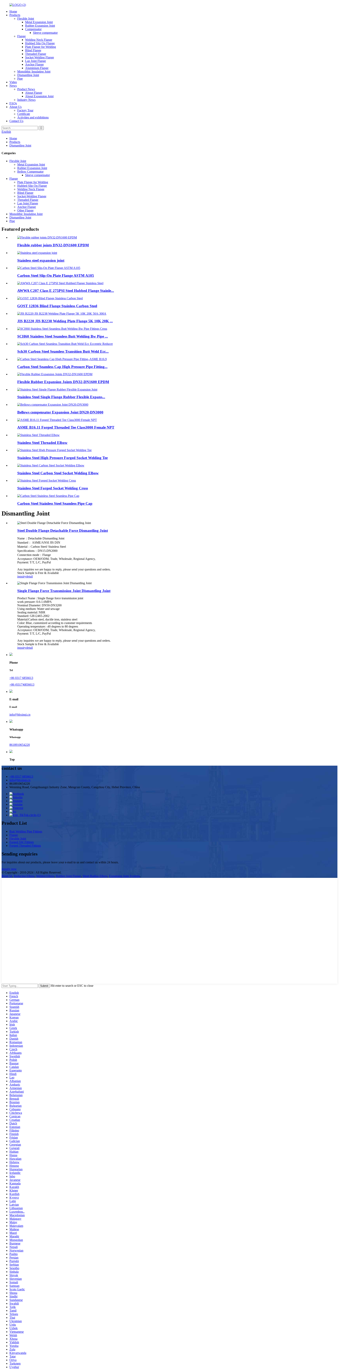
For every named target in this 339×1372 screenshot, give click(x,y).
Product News (26, 89)
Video (13, 82)
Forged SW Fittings (21, 842)
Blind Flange (33, 50)
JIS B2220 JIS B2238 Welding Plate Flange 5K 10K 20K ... (65, 321)
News (13, 85)
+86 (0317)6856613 (21, 684)
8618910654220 (19, 744)
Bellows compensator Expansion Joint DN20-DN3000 (60, 412)
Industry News (26, 99)
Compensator (33, 29)
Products (14, 15)
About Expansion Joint (39, 96)
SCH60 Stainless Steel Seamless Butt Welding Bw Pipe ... (62, 336)
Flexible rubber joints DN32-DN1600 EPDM (53, 245)
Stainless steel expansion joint (40, 260)
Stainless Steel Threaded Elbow (42, 443)
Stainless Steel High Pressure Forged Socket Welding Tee (62, 458)
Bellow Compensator (30, 171)
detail (29, 576)
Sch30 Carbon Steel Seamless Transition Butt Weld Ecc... (63, 351)
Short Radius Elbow (95, 876)
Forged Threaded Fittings (25, 845)
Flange (21, 36)
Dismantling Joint (28, 75)
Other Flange (25, 210)
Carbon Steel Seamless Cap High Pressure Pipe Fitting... (62, 367)
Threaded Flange (35, 54)
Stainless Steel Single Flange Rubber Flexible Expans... (61, 397)
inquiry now (9, 869)
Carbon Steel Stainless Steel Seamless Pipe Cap (54, 503)
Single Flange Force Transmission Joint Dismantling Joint (63, 591)
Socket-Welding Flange (31, 196)
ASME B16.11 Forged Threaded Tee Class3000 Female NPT (65, 427)
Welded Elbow (45, 876)
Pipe (20, 78)
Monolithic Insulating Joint (33, 71)
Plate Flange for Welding (40, 46)
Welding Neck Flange (38, 39)
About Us (15, 106)
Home (13, 11)
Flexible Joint (25, 18)
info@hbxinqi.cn (19, 714)
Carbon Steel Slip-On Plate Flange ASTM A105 (55, 275)
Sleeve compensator (45, 32)
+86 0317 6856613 (21, 678)
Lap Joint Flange (35, 61)
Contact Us (16, 121)
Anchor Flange (34, 64)
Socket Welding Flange (39, 57)
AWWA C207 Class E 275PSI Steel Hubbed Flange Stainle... (65, 291)
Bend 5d (7, 876)
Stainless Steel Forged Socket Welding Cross (52, 488)
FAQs (13, 103)
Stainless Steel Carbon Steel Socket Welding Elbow (58, 473)
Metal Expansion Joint (39, 22)
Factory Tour (25, 110)
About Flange (33, 92)
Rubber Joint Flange (68, 876)
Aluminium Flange (36, 68)
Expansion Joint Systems (124, 876)
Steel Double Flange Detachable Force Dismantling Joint (62, 530)
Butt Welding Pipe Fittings (25, 831)
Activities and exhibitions (33, 117)
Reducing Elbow (24, 876)
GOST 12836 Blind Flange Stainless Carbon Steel (57, 306)
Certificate (23, 114)
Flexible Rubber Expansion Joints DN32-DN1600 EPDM (63, 382)
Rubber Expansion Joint (40, 25)
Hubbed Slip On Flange (40, 43)
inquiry (21, 576)
